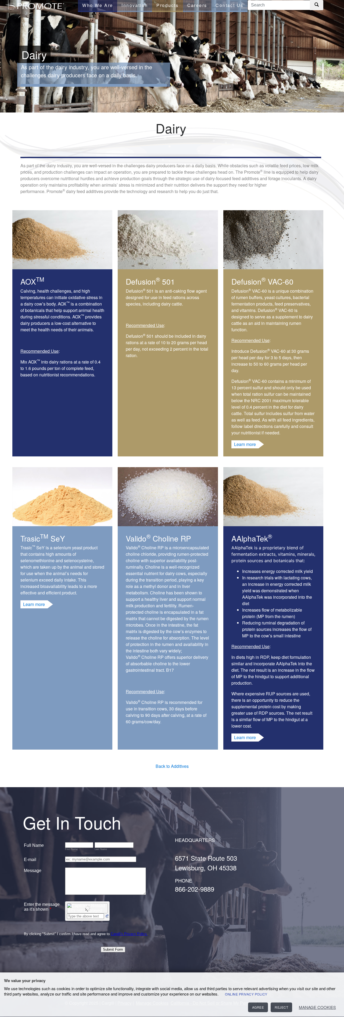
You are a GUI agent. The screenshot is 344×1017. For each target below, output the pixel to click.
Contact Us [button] (229, 5)
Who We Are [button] (97, 5)
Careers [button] (197, 5)
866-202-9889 (194, 888)
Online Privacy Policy (246, 994)
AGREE (258, 1007)
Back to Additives (172, 766)
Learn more (245, 444)
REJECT (281, 1007)
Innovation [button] (134, 5)
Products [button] (167, 5)
